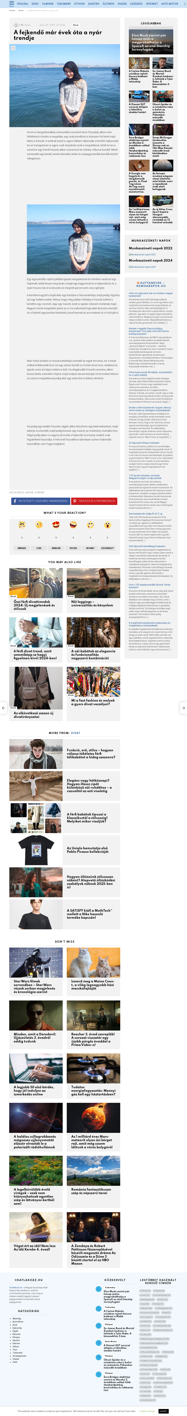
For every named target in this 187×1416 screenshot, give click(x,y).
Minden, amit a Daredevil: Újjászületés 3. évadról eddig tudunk (35, 1038)
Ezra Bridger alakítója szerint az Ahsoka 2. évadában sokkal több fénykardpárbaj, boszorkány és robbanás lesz (118, 1384)
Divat (35, 4)
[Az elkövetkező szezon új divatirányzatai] (36, 688)
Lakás (146, 1335)
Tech (15, 1349)
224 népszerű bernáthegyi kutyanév (147, 546)
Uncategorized (19, 1356)
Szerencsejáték (163, 1383)
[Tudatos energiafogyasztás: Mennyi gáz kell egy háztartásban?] (93, 1068)
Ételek (146, 1396)
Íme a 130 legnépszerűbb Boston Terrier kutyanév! (149, 586)
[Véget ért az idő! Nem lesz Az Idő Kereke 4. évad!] (36, 1227)
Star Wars (165, 1378)
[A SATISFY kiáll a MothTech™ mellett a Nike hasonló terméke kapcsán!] (36, 914)
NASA (147, 1356)
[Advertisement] (73, 184)
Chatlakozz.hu (16, 1287)
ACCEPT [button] (163, 1411)
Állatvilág (17, 1318)
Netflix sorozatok (151, 1361)
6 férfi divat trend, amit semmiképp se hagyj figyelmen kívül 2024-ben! (35, 655)
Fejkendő (17, 493)
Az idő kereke (162, 1295)
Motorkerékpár (150, 1352)
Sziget (146, 1387)
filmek (147, 1308)
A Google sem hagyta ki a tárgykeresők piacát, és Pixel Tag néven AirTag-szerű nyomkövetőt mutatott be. (138, 182)
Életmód (108, 4)
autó (145, 1295)
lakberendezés (163, 1330)
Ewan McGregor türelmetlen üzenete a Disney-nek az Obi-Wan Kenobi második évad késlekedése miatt (163, 146)
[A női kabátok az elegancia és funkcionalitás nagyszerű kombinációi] (93, 632)
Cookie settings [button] (147, 1411)
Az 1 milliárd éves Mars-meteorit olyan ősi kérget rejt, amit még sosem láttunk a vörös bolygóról (139, 216)
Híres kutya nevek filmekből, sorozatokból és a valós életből (150, 373)
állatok (160, 1396)
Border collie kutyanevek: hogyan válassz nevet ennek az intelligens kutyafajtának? (150, 409)
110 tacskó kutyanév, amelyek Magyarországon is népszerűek (145, 477)
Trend (40, 493)
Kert (146, 1326)
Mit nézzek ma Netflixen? (154, 1343)
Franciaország (150, 1313)
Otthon (79, 4)
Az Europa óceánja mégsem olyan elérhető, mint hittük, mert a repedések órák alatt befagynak (163, 181)
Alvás (146, 1291)
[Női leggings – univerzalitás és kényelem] (93, 583)
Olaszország (149, 1365)
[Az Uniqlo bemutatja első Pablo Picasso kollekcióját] (36, 850)
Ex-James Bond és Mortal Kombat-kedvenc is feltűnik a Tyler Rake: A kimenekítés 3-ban (163, 79)
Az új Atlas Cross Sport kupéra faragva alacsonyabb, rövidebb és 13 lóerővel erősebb (163, 216)
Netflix (162, 1356)
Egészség (136, 4)
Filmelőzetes (164, 1308)
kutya (146, 1330)
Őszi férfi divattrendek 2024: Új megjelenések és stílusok (34, 605)
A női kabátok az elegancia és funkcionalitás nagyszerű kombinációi (93, 655)
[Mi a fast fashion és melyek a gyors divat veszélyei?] (93, 682)
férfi (167, 1313)
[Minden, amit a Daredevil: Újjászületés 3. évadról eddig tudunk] (36, 1015)
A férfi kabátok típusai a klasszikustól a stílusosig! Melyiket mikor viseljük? (87, 818)
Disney (158, 1304)
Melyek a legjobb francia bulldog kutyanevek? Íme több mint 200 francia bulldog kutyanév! (149, 331)
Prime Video (149, 1370)
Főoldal (22, 4)
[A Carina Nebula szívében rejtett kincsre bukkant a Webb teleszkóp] (139, 63)
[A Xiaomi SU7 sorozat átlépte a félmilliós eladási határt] (139, 96)
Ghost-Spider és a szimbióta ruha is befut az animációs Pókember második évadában (163, 112)
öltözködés (148, 1400)
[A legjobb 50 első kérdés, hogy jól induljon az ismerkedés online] (36, 1068)
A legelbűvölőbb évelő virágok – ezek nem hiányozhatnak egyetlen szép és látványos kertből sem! (34, 1196)
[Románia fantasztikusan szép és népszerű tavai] (93, 1171)
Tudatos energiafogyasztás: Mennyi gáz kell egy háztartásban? (93, 1091)
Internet (152, 4)
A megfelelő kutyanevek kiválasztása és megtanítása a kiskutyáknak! (149, 624)
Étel (159, 1391)
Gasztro (93, 4)
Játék (146, 1321)
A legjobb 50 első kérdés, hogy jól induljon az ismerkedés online (34, 1091)
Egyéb (15, 1331)
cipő (145, 1304)
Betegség (148, 1300)
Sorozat (148, 1378)
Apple (159, 1291)
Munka (168, 1352)
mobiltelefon (149, 1348)
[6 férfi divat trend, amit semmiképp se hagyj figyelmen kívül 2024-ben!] (36, 632)
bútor (163, 1300)
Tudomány (64, 4)
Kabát (160, 1321)
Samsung (160, 1374)
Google (147, 1317)
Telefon (161, 1387)
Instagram (163, 1317)
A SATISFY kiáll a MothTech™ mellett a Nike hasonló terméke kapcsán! (89, 914)
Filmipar (47, 4)
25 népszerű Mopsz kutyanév (144, 443)
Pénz (166, 1370)
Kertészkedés (162, 1326)
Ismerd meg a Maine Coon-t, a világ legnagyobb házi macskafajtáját (93, 985)
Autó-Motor (169, 4)
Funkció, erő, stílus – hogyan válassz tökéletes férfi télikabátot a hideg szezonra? (91, 754)
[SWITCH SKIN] (185, 4)
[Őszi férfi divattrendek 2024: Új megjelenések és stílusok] (36, 583)
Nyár (30, 493)
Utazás (122, 4)
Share (13, 48)
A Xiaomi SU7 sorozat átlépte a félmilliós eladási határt (138, 108)
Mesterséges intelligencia (155, 1339)
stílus (146, 1383)
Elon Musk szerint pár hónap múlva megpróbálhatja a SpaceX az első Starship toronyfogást (118, 1296)
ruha (145, 1374)
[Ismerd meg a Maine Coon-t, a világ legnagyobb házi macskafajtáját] (93, 963)
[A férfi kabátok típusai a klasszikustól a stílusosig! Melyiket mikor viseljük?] (36, 818)
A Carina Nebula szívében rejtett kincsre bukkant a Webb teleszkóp (139, 76)
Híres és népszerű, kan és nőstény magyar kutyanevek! (151, 294)
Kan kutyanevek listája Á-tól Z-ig (145, 513)
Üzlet (15, 1362)
